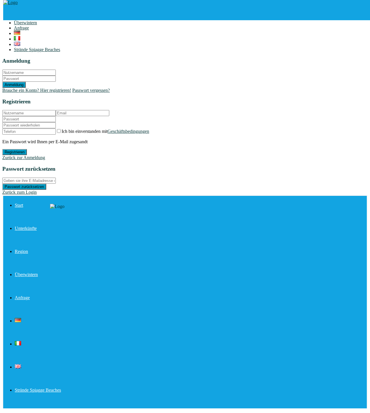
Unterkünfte (26, 228)
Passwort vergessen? (91, 90)
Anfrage (21, 27)
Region (21, 251)
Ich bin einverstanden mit (105, 131)
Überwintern (25, 22)
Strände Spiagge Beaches (37, 49)
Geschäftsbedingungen (128, 131)
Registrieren (15, 152)
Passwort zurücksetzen (24, 187)
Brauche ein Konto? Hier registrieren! (36, 90)
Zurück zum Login (19, 192)
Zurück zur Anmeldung (23, 157)
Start (19, 205)
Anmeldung (14, 85)
